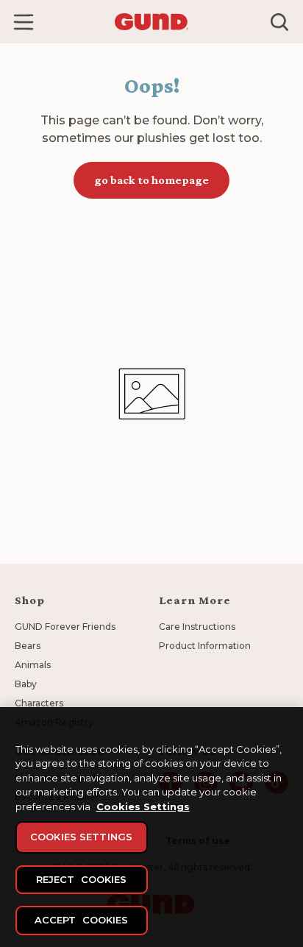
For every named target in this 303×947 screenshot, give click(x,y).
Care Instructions (197, 626)
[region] (151, 827)
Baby (26, 683)
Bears (27, 645)
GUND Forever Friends (65, 626)
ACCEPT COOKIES (82, 920)
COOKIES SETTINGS (81, 837)
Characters (39, 703)
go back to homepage (151, 180)
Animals (33, 664)
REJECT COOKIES (81, 879)
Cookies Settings (143, 806)
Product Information (205, 645)
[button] (23, 22)
